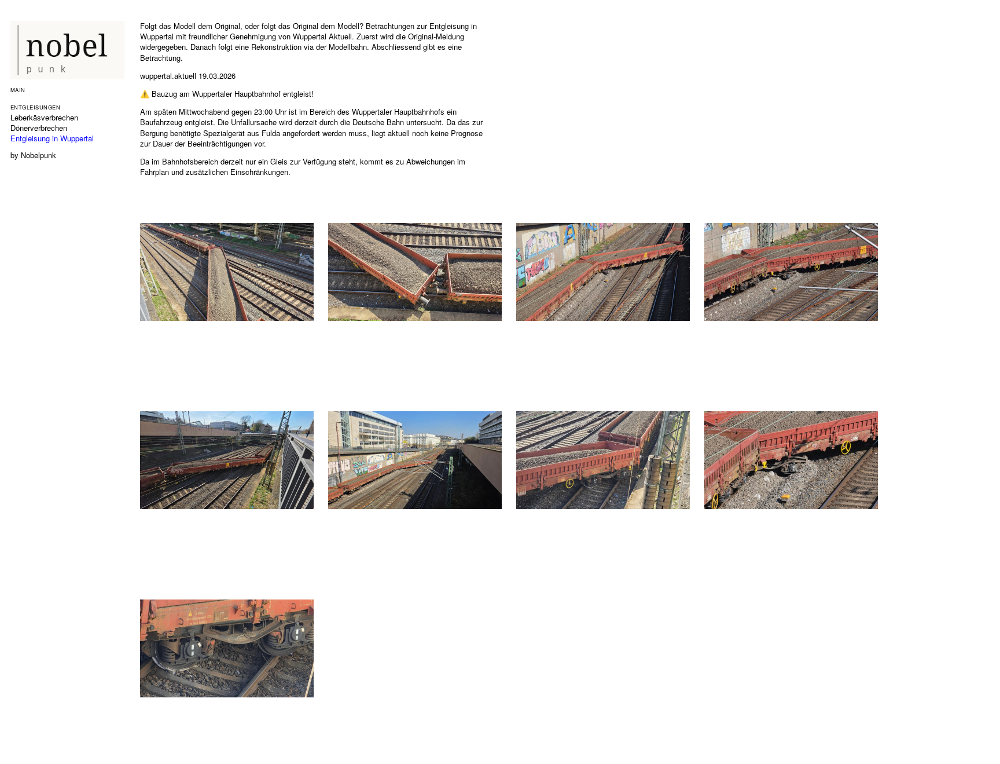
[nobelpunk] (68, 76)
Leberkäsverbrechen (44, 117)
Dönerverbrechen (38, 127)
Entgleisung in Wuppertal (52, 138)
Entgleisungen (35, 107)
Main (17, 90)
